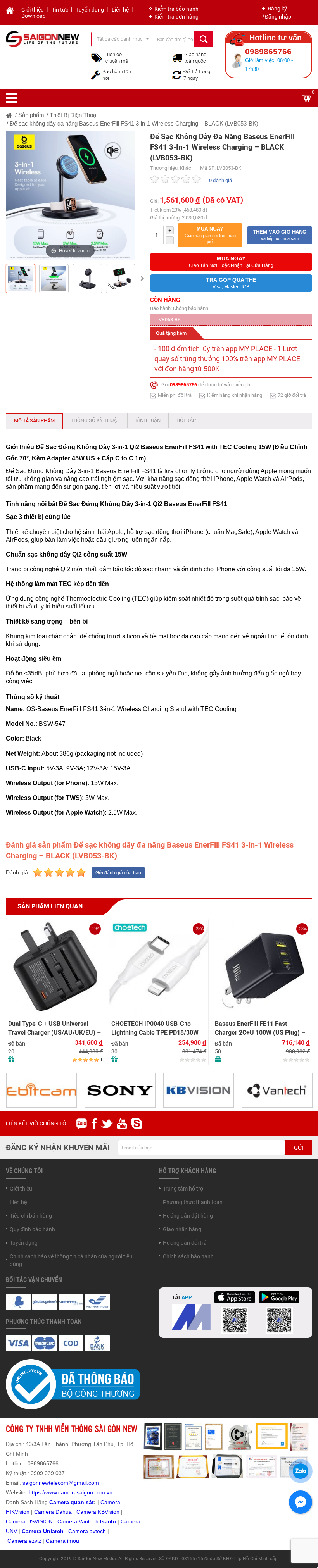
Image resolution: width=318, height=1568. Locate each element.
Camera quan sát (71, 1502)
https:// (37, 1492)
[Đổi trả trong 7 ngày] (176, 74)
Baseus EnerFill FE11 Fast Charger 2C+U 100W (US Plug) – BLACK (260, 1028)
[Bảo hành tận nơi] (95, 74)
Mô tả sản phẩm (34, 421)
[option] (70, 195)
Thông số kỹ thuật (95, 420)
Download (33, 16)
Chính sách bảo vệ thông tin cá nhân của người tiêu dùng (71, 1260)
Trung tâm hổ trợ (183, 1188)
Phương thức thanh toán (193, 1202)
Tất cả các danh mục (120, 39)
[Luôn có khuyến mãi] (96, 57)
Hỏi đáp (186, 420)
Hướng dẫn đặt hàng (188, 1216)
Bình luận (148, 420)
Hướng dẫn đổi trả (185, 1243)
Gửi (298, 1147)
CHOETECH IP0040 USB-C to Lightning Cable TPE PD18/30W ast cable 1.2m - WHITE (155, 1028)
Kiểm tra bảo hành (176, 9)
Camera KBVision (97, 1512)
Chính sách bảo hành (188, 1256)
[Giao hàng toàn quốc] (177, 58)
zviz (36, 1541)
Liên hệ (120, 10)
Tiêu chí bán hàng (31, 1216)
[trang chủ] (9, 115)
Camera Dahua (53, 1512)
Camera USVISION (29, 1521)
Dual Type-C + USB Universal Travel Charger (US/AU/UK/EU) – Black (54, 1028)
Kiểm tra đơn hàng (176, 17)
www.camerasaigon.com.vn (78, 1492)
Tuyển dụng (90, 10)
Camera (79, 1531)
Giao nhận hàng (182, 1229)
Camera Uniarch (43, 1531)
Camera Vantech (78, 1521)
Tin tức (60, 10)
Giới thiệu (32, 10)
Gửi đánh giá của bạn (118, 872)
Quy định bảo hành (32, 1229)
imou (73, 1541)
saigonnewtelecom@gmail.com (60, 1483)
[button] (210, 235)
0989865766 (183, 385)
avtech (98, 1531)
